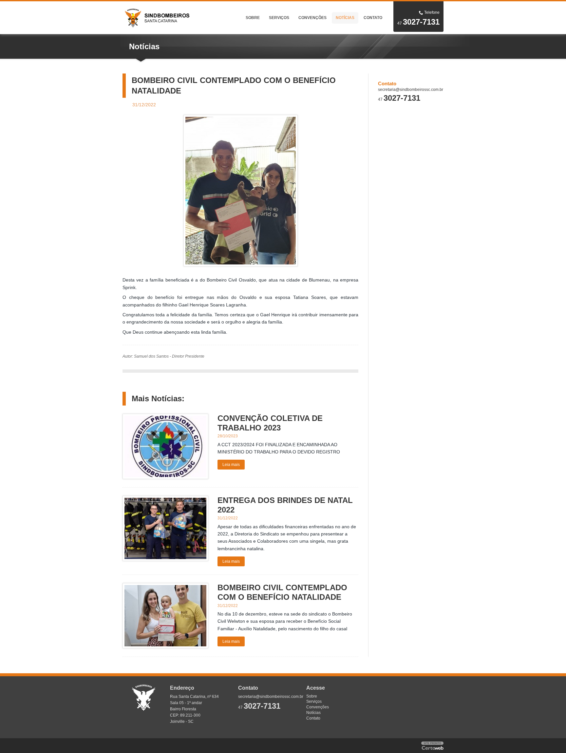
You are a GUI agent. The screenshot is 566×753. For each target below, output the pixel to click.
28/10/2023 (227, 436)
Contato (373, 17)
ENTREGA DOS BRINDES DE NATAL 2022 (285, 505)
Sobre (253, 17)
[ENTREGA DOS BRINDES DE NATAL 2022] (165, 528)
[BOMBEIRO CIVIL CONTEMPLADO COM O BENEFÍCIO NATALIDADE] (240, 190)
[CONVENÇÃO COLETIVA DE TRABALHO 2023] (165, 446)
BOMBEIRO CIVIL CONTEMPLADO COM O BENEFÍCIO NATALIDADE (282, 592)
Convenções (312, 17)
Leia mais (231, 464)
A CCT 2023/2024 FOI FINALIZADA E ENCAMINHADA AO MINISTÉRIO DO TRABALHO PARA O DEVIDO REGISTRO (278, 448)
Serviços (279, 17)
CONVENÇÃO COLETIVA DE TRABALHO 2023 (270, 423)
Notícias (345, 17)
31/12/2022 (227, 518)
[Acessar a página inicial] (168, 17)
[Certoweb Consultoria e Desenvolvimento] (432, 746)
